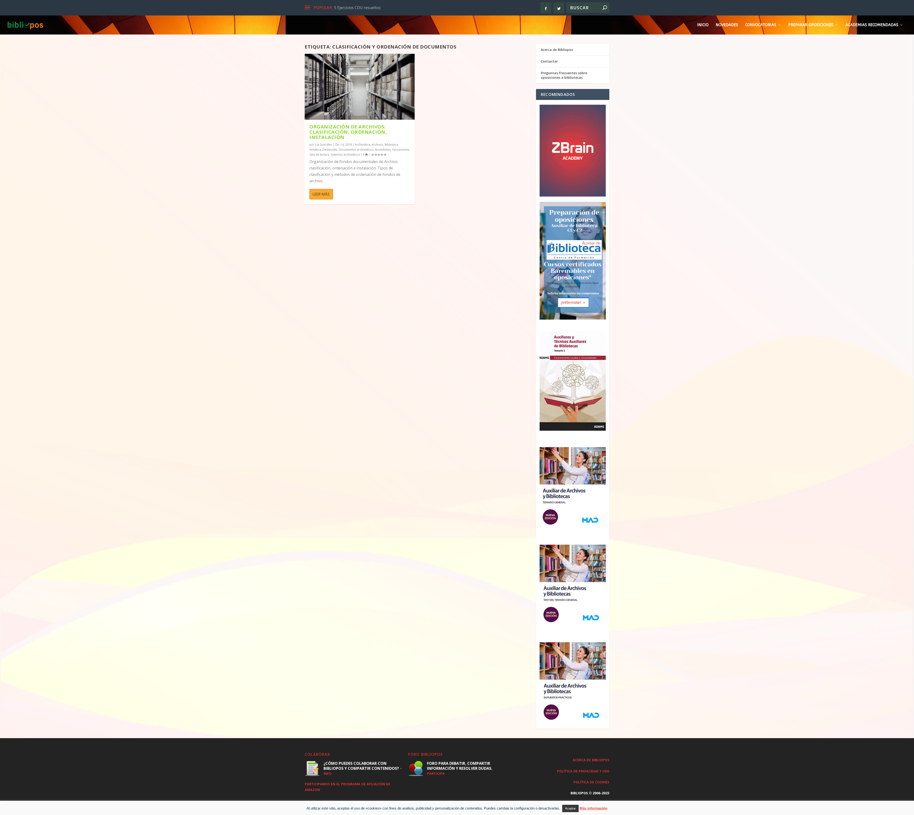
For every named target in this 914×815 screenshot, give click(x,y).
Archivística (362, 145)
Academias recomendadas (871, 25)
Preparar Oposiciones (810, 25)
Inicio (703, 25)
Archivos (377, 145)
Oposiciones (400, 150)
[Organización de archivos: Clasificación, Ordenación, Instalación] (360, 87)
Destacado (330, 150)
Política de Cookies (591, 782)
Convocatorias (760, 25)
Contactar (549, 61)
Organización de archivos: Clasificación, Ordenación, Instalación (348, 131)
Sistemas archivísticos (345, 155)
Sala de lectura (319, 155)
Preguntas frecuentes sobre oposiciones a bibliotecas (564, 75)
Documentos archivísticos (356, 150)
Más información (593, 808)
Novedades (727, 25)
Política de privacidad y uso (583, 771)
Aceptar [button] (570, 808)
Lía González (323, 145)
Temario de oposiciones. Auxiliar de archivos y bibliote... (383, 7)
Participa (436, 773)
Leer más (321, 194)
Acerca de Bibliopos (557, 49)
